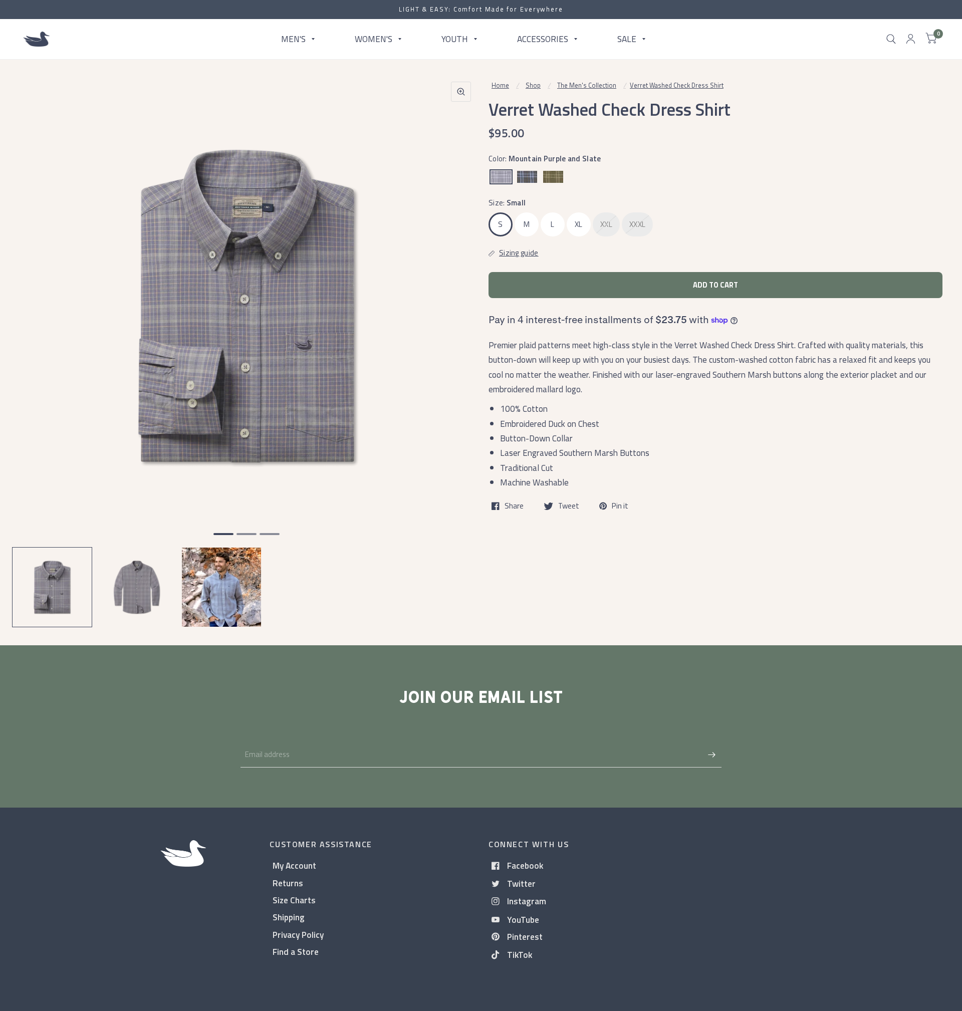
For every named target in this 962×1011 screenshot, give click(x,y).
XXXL (637, 224)
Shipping (289, 917)
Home (500, 85)
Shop (533, 85)
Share (514, 506)
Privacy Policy (298, 934)
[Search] (891, 39)
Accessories (542, 39)
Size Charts (294, 900)
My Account (294, 865)
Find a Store (296, 951)
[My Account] (910, 39)
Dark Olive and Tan (553, 176)
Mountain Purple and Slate (501, 176)
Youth (454, 39)
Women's (373, 39)
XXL (606, 224)
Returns (288, 883)
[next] (460, 344)
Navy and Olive (527, 176)
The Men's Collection (586, 85)
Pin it (620, 506)
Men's (293, 39)
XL (579, 224)
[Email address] (711, 754)
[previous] (32, 344)
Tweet (568, 506)
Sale (626, 39)
